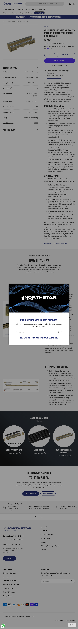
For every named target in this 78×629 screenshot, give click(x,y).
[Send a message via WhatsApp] (3, 626)
